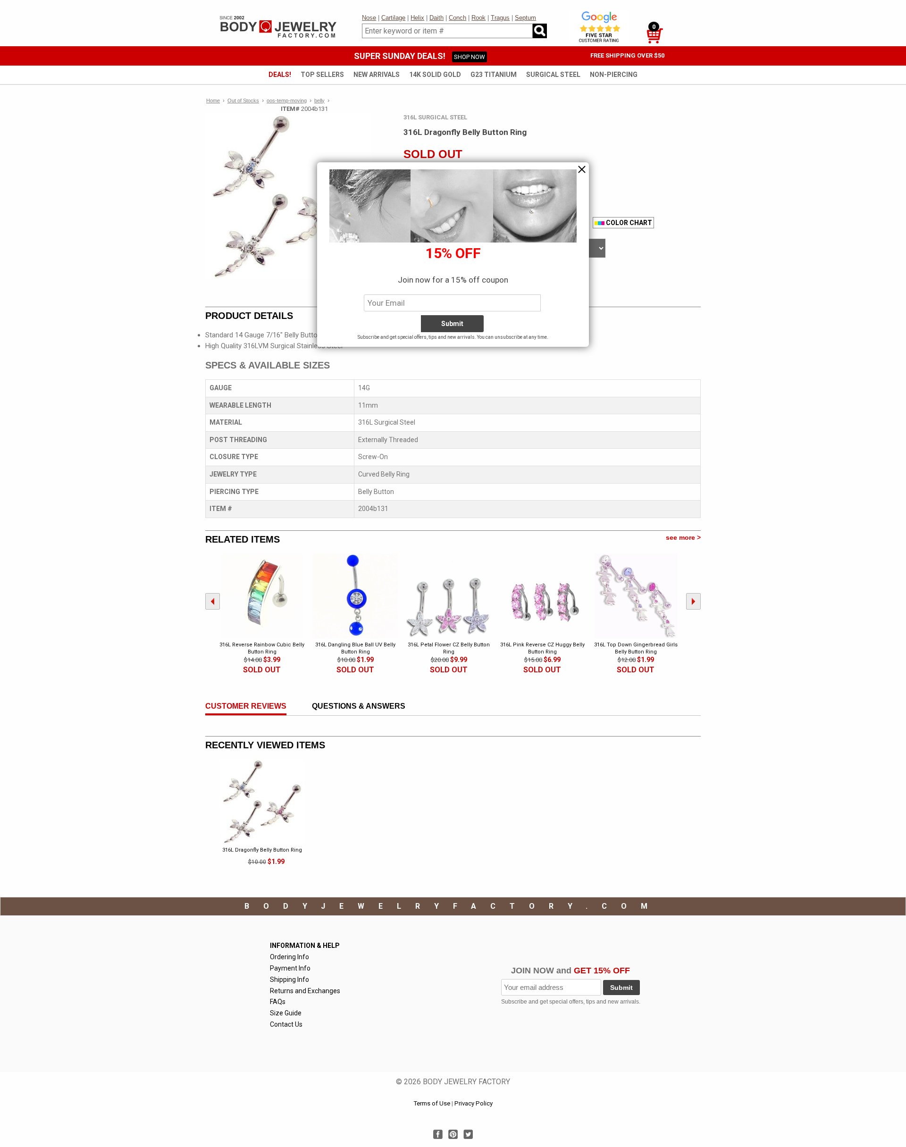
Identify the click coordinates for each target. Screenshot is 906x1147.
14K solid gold (435, 74)
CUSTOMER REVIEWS (245, 706)
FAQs (277, 1001)
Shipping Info (289, 979)
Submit (621, 987)
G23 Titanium (493, 74)
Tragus (500, 17)
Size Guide (286, 1013)
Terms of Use (431, 1103)
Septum (525, 17)
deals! (279, 74)
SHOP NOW (469, 56)
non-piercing (614, 74)
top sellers (322, 74)
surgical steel (553, 74)
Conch (457, 17)
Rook (478, 17)
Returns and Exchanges (305, 991)
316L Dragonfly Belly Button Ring (262, 850)
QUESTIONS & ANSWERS (358, 706)
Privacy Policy (473, 1103)
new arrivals (376, 74)
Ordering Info (289, 957)
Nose (369, 17)
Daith (436, 17)
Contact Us (286, 1024)
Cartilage (393, 17)
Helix (417, 17)
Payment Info (290, 968)
